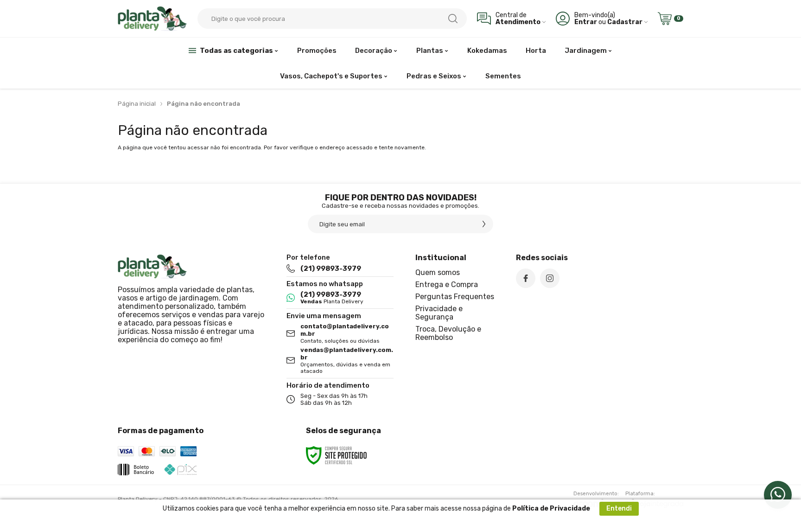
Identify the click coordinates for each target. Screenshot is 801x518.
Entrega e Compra (446, 284)
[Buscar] (453, 18)
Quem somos (437, 272)
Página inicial (137, 103)
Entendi (619, 508)
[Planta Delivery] (152, 18)
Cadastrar (624, 22)
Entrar (585, 22)
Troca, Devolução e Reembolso (448, 333)
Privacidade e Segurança (439, 312)
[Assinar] (484, 224)
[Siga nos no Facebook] (525, 278)
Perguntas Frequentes (454, 296)
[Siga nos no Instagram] (549, 278)
